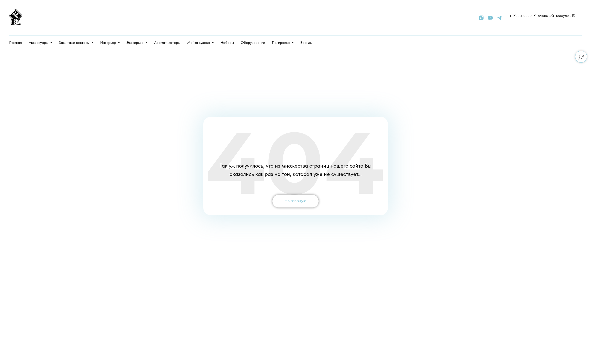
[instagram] (481, 18)
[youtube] (490, 18)
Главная (15, 42)
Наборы (227, 42)
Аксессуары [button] (39, 42)
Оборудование (253, 42)
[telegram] (499, 18)
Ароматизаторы (167, 42)
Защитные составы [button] (74, 42)
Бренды (306, 42)
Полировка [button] (281, 42)
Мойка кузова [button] (199, 42)
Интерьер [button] (108, 42)
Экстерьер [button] (136, 42)
